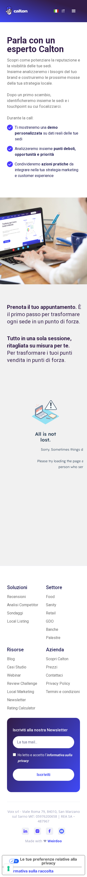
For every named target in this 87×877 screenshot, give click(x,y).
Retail (51, 613)
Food (50, 596)
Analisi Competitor (22, 605)
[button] (73, 11)
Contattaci (54, 675)
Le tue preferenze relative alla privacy (48, 861)
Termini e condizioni (63, 691)
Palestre (53, 637)
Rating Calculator (21, 708)
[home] (21, 10)
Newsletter (16, 700)
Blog (11, 659)
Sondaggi (15, 613)
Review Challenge (22, 683)
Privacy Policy (58, 683)
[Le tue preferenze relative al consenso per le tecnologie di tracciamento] (8, 868)
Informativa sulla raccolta (29, 871)
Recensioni (16, 596)
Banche (52, 629)
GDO (50, 621)
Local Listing (18, 621)
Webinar (14, 675)
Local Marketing (20, 691)
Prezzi (51, 667)
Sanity (51, 605)
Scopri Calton (57, 659)
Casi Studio (16, 667)
